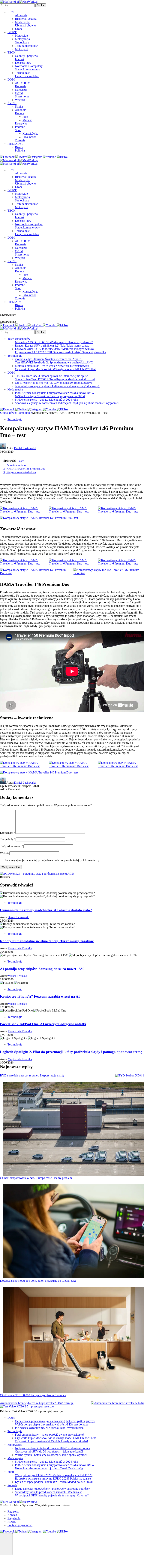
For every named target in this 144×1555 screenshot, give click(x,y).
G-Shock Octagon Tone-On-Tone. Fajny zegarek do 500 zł (50, 396)
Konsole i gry (23, 62)
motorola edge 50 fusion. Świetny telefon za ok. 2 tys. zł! (48, 359)
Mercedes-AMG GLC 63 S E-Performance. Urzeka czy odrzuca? (54, 342)
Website (4, 853)
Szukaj (40, 5)
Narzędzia (21, 89)
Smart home (22, 96)
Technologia (15, 1431)
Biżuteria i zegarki (26, 18)
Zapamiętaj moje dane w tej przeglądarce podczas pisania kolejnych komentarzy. (52, 860)
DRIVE (12, 32)
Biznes (19, 147)
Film (25, 116)
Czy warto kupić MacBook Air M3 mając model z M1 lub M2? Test (55, 369)
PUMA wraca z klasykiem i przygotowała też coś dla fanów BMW (54, 392)
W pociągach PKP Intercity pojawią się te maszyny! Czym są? (52, 1495)
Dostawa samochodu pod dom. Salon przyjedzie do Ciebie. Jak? (38, 1280)
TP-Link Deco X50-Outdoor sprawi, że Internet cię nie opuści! (52, 376)
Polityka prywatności (20, 1525)
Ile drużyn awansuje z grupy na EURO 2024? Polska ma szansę (53, 1478)
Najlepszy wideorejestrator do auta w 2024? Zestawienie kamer (52, 1448)
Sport (18, 130)
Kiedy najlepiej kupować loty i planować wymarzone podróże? (52, 1488)
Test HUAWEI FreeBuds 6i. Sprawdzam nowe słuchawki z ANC (54, 362)
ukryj (22, 461)
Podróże (20, 126)
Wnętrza (20, 99)
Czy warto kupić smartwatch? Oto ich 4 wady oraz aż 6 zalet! (51, 1441)
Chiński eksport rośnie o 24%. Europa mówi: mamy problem (36, 1178)
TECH (12, 52)
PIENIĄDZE (15, 143)
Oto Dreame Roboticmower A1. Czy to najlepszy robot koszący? (53, 382)
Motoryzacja (22, 39)
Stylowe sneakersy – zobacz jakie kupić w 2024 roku (46, 399)
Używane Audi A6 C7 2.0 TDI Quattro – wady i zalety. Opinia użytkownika (60, 352)
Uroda (18, 28)
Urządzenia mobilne (27, 76)
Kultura (19, 113)
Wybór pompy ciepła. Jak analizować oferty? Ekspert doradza (51, 1424)
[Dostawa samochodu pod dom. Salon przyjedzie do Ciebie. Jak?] (73, 1231)
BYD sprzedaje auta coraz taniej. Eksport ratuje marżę (32, 1075)
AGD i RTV (22, 82)
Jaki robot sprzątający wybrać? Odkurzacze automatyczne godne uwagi (57, 386)
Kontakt (12, 1515)
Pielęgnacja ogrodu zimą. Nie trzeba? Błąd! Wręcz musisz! (49, 1427)
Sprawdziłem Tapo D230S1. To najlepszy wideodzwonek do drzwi (55, 379)
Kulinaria (20, 86)
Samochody (22, 42)
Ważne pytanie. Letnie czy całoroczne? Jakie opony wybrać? (51, 1454)
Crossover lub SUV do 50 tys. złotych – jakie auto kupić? (49, 1451)
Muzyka (27, 120)
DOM (11, 79)
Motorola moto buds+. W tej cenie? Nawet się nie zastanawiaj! (52, 365)
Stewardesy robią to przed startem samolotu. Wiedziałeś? (48, 1492)
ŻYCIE (12, 103)
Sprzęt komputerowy (27, 69)
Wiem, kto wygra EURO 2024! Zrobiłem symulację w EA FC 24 (53, 1475)
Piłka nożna (29, 137)
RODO (12, 1521)
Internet (19, 59)
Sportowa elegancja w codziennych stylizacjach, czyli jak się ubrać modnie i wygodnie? (67, 403)
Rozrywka (21, 123)
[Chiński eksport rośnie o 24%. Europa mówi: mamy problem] (73, 1129)
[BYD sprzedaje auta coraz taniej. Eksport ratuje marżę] (129, 1075)
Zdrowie (20, 140)
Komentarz (7, 832)
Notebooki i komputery (29, 66)
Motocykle (21, 35)
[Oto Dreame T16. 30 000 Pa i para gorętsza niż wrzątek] (73, 1340)
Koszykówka (30, 133)
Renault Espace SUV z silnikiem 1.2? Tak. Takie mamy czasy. (52, 345)
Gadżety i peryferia (26, 55)
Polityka (20, 150)
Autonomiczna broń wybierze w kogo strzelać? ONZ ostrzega (37, 1403)
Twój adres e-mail (11, 846)
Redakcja (13, 1511)
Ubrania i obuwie (25, 25)
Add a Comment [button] (10, 789)
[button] (6, 1544)
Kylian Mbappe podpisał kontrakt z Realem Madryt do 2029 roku (54, 1481)
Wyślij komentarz (11, 867)
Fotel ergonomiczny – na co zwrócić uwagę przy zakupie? (49, 1434)
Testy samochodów (26, 45)
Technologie (22, 72)
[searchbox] (17, 5)
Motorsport (21, 49)
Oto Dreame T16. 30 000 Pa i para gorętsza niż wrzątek (33, 1395)
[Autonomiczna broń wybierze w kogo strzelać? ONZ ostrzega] (117, 1403)
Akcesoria (21, 15)
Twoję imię (8, 839)
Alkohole (20, 110)
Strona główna (8, 412)
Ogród (19, 93)
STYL (11, 12)
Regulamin (14, 1518)
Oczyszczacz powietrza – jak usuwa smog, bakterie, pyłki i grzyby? (55, 1421)
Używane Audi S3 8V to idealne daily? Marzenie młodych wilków (54, 348)
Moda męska (22, 22)
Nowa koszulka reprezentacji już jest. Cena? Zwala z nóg (49, 1468)
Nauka (19, 106)
